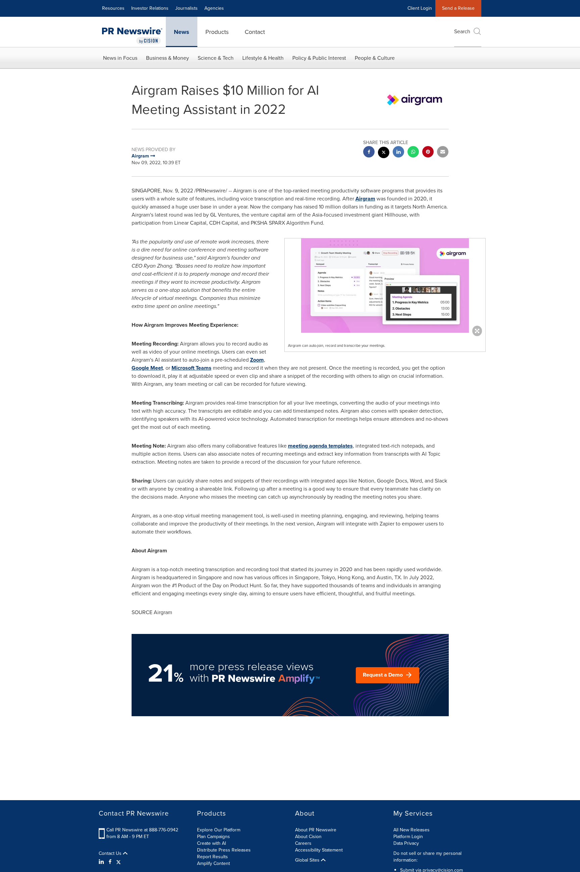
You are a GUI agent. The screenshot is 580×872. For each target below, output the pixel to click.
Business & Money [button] (167, 58)
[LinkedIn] (102, 862)
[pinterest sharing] (428, 152)
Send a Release (458, 8)
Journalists (186, 8)
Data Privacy (406, 843)
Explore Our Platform (218, 829)
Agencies (214, 8)
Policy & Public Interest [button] (319, 58)
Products (217, 32)
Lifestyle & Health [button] (263, 58)
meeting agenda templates (320, 446)
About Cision (308, 836)
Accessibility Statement (319, 850)
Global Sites (308, 860)
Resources (113, 8)
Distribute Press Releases (224, 850)
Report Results (212, 856)
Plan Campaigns (213, 836)
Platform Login (408, 836)
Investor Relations (149, 8)
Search (462, 31)
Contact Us (111, 853)
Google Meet (147, 368)
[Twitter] (118, 862)
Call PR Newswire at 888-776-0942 (142, 829)
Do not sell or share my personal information (427, 857)
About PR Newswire (315, 829)
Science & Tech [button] (216, 58)
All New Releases (411, 829)
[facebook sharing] (369, 152)
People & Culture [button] (375, 58)
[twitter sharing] (383, 153)
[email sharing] (442, 152)
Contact (255, 32)
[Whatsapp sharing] (413, 152)
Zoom (257, 360)
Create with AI (211, 843)
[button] (385, 285)
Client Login (419, 8)
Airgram (365, 198)
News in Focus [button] (120, 58)
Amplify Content (213, 863)
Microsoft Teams (191, 368)
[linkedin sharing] (398, 152)
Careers (303, 843)
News (181, 32)
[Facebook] (110, 862)
